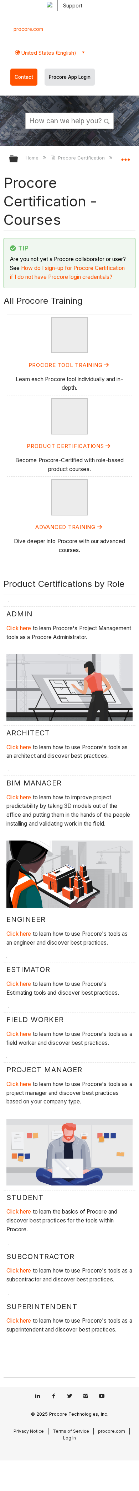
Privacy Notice (29, 1431)
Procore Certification (81, 158)
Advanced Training (66, 527)
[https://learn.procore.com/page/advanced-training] (69, 513)
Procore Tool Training (66, 365)
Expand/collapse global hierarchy (18, 159)
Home (33, 158)
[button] (107, 120)
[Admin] (69, 351)
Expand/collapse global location (125, 157)
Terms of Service (71, 1431)
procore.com (28, 29)
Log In (69, 1438)
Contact (24, 77)
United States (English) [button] (48, 53)
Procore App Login (70, 77)
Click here (18, 628)
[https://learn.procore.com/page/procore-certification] (69, 432)
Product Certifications (66, 446)
